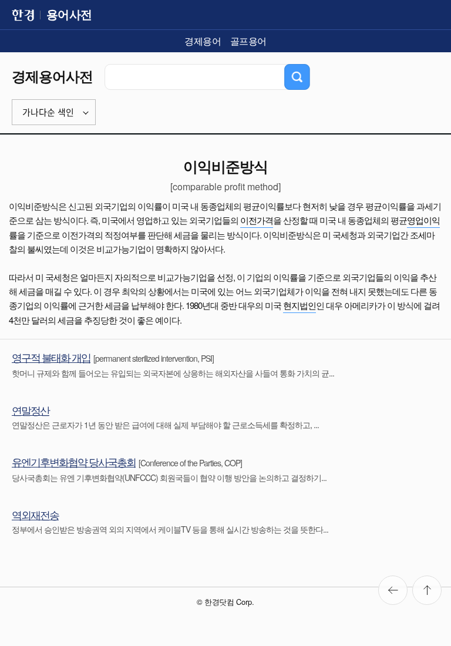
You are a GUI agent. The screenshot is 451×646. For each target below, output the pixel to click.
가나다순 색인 (48, 112)
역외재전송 (35, 514)
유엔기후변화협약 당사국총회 (74, 461)
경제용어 (202, 41)
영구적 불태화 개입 (51, 357)
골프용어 (248, 41)
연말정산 (30, 410)
